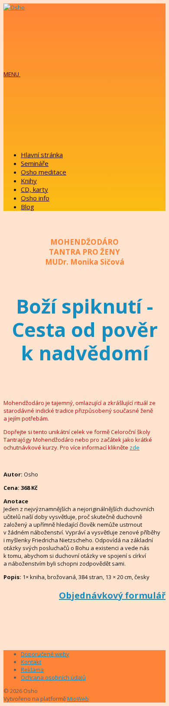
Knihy (29, 180)
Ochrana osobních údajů (53, 677)
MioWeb (78, 699)
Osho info (35, 198)
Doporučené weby (45, 654)
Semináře (35, 163)
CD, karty (34, 189)
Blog (27, 206)
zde (135, 447)
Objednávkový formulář (112, 595)
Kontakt (31, 662)
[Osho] (14, 7)
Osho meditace (43, 172)
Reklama (32, 670)
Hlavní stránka (42, 154)
